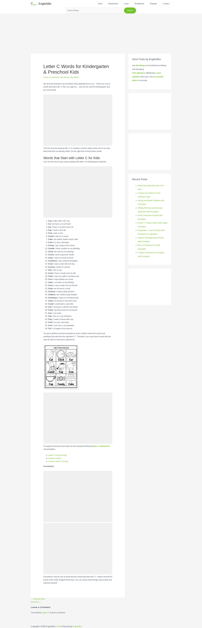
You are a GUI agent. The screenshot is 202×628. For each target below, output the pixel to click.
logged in (45, 613)
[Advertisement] (101, 30)
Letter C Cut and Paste (57, 455)
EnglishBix (45, 3)
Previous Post (38, 599)
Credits (59, 626)
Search (130, 10)
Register (153, 4)
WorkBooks (139, 4)
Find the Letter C (55, 458)
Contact (166, 4)
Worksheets (113, 4)
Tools (100, 4)
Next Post (36, 602)
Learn (126, 4)
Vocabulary (64, 77)
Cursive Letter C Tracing (58, 461)
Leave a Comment (51, 77)
